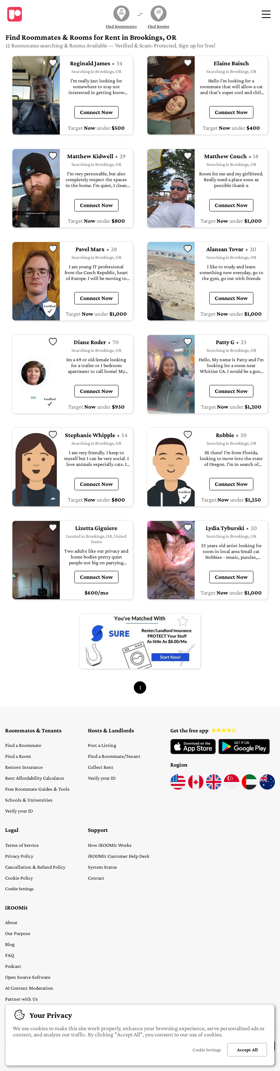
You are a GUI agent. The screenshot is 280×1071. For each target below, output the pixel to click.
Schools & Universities (28, 800)
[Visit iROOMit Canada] (195, 788)
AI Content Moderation (29, 988)
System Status (102, 867)
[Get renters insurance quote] (140, 641)
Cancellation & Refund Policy (35, 867)
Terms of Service (22, 845)
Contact (96, 878)
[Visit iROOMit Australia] (267, 788)
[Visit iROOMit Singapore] (231, 788)
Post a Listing (102, 745)
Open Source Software (27, 977)
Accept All (247, 1049)
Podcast (13, 966)
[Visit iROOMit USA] (178, 788)
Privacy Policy (19, 856)
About (11, 922)
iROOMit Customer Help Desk (118, 856)
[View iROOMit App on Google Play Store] (244, 752)
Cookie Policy (19, 878)
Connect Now (96, 112)
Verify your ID (19, 811)
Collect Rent (100, 767)
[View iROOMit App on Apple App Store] (193, 752)
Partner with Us (21, 999)
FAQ (9, 955)
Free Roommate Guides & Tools (37, 789)
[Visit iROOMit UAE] (249, 788)
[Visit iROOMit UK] (213, 788)
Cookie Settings (19, 888)
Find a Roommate (23, 745)
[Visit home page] (14, 14)
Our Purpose (17, 933)
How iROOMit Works (110, 845)
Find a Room (18, 756)
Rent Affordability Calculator (34, 778)
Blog (10, 944)
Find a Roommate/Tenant (114, 756)
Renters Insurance (24, 767)
